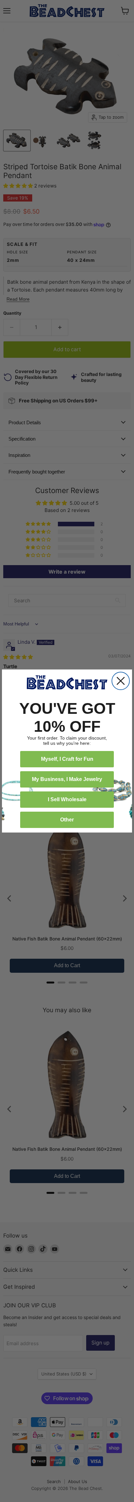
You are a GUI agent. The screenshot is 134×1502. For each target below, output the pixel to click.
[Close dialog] (120, 681)
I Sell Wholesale (67, 799)
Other (67, 819)
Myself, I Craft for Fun (67, 759)
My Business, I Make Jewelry (67, 779)
